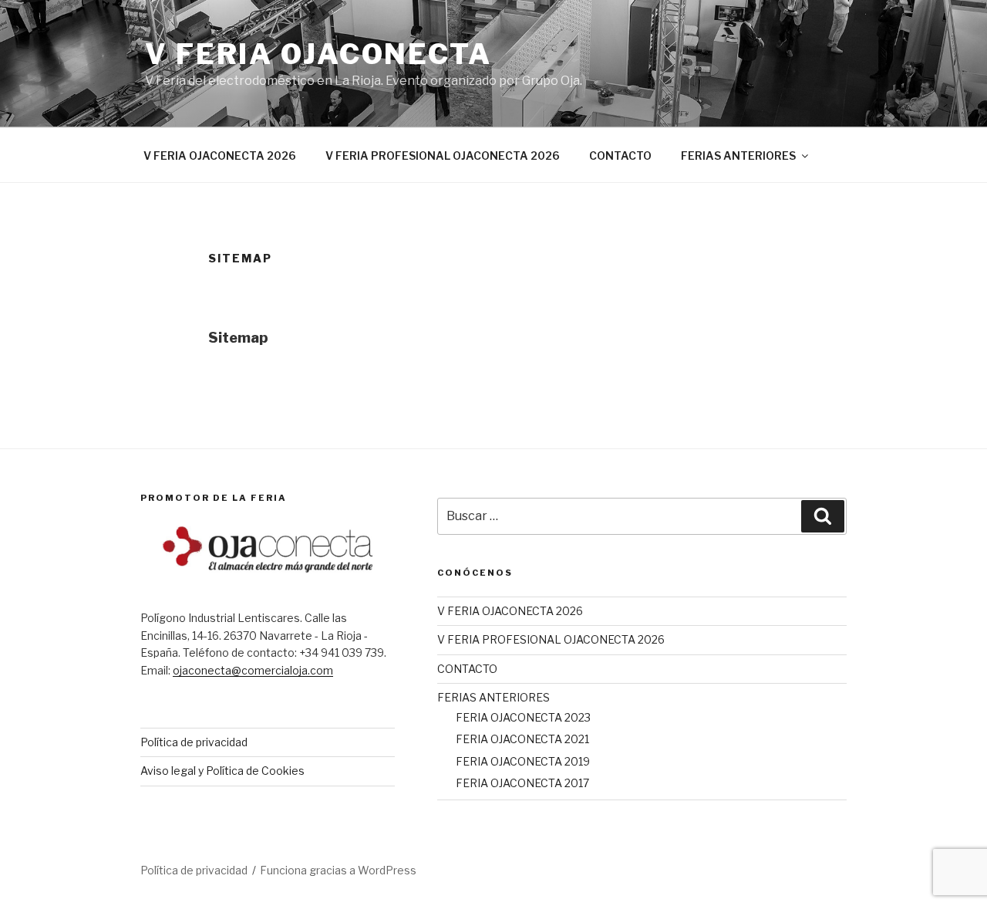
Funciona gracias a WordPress (338, 870)
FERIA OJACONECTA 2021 (522, 738)
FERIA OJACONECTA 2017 (522, 782)
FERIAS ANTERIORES (738, 155)
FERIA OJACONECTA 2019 (523, 761)
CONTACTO (620, 155)
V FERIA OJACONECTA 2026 (219, 155)
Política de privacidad (194, 742)
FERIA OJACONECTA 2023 (523, 717)
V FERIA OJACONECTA (318, 54)
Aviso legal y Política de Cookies (222, 770)
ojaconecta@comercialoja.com (253, 670)
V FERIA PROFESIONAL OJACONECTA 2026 (442, 155)
